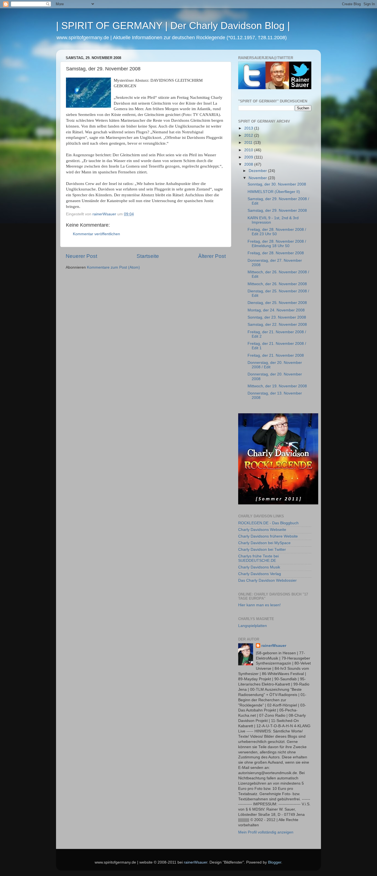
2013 (249, 128)
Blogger (274, 862)
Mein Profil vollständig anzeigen (265, 832)
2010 (249, 150)
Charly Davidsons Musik (259, 567)
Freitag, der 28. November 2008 (276, 253)
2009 (249, 157)
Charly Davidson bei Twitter (262, 549)
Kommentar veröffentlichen (96, 234)
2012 (249, 135)
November (258, 178)
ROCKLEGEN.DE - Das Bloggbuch (268, 523)
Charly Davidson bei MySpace (264, 543)
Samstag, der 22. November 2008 (277, 324)
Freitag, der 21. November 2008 (276, 355)
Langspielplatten (252, 626)
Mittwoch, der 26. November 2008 (277, 284)
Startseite (148, 256)
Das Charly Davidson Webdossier (267, 580)
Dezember (258, 171)
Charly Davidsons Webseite (262, 530)
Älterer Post (212, 256)
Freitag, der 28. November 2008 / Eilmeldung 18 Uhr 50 (277, 243)
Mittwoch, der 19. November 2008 (277, 386)
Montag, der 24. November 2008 (276, 310)
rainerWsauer (273, 646)
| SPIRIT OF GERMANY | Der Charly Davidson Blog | (173, 25)
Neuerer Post (81, 256)
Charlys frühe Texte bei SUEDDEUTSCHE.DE (258, 558)
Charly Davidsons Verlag (259, 574)
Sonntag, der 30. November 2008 (277, 184)
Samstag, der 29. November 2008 (277, 210)
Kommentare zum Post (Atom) (113, 267)
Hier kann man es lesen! (259, 605)
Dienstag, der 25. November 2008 (277, 303)
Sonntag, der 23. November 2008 (277, 317)
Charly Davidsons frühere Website (268, 536)
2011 (249, 143)
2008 (249, 164)
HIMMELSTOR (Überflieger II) (274, 192)
